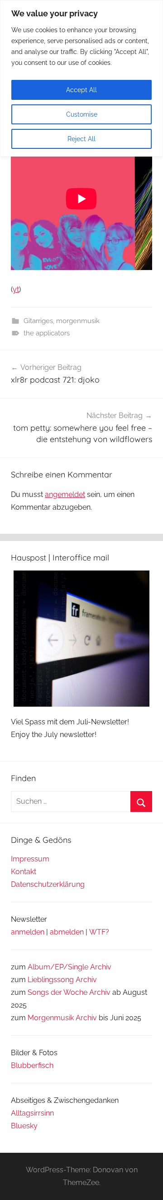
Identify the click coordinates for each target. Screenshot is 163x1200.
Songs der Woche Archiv (69, 992)
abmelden (67, 932)
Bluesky (24, 1125)
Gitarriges (38, 321)
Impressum (30, 859)
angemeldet (65, 494)
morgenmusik (78, 321)
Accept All (81, 89)
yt (16, 289)
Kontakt (23, 871)
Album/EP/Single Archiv (69, 967)
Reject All (81, 139)
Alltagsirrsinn (32, 1113)
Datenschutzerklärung (48, 884)
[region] (81, 78)
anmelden (27, 932)
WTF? (99, 932)
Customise (81, 114)
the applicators (47, 333)
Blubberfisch (32, 1065)
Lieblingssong (51, 979)
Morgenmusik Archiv (62, 1017)
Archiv (86, 979)
